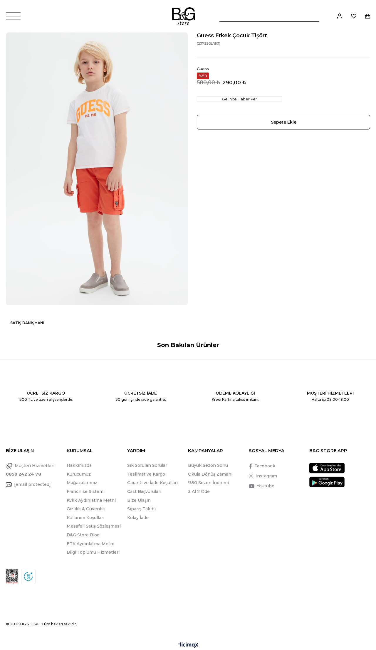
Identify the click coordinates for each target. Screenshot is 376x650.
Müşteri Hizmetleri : (31, 470)
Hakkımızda (79, 465)
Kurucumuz (79, 474)
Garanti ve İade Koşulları (152, 482)
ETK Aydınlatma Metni (90, 543)
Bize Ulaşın (139, 500)
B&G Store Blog (83, 535)
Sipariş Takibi (141, 508)
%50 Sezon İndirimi (208, 482)
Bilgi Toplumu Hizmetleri (93, 552)
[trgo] (28, 576)
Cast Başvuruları (144, 491)
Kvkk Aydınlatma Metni (91, 500)
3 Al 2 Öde (199, 491)
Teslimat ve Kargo (146, 474)
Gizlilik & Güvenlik (86, 508)
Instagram (266, 476)
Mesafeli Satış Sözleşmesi (94, 526)
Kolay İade (138, 517)
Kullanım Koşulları (85, 517)
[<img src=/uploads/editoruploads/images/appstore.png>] (327, 468)
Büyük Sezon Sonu (208, 465)
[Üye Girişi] (339, 16)
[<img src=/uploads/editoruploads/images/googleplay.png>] (327, 481)
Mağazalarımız (82, 482)
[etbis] (12, 576)
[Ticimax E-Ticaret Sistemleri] (188, 645)
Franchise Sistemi (86, 491)
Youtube (265, 486)
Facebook (264, 466)
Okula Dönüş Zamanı (210, 474)
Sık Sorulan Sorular (147, 465)
